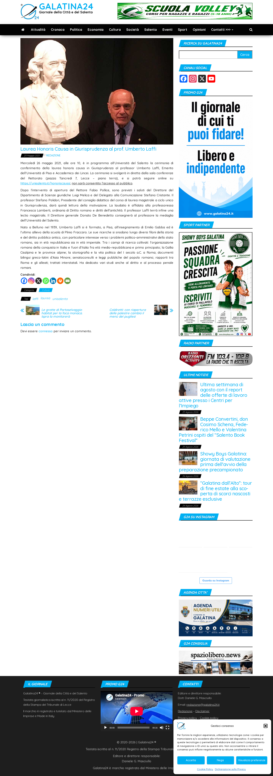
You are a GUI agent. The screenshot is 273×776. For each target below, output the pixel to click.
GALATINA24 (66, 6)
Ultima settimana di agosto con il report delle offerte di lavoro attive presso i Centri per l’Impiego (213, 395)
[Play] (105, 727)
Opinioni (199, 29)
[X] (38, 281)
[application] (137, 711)
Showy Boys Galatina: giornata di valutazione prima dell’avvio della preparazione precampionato (214, 462)
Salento (150, 29)
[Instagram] (31, 281)
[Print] (60, 281)
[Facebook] (24, 281)
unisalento (60, 299)
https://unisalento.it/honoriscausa (45, 183)
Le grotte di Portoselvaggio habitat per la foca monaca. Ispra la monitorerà (61, 313)
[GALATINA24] (23, 29)
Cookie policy (209, 718)
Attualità (38, 29)
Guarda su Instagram (215, 580)
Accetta (191, 760)
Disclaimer (202, 711)
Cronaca (57, 29)
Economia (95, 29)
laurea (45, 298)
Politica (76, 29)
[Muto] (161, 727)
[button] (265, 726)
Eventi (167, 29)
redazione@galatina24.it (203, 704)
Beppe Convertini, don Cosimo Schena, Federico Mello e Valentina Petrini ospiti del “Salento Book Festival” (213, 429)
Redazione (53, 155)
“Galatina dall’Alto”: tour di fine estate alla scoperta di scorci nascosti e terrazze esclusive (215, 491)
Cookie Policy (205, 769)
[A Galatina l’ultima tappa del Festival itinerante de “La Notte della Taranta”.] (215, 560)
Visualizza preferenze (251, 760)
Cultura (115, 29)
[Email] (67, 281)
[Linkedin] (53, 281)
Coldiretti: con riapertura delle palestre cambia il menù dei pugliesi (127, 313)
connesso (46, 331)
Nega (220, 760)
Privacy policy (187, 718)
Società (132, 29)
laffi (35, 299)
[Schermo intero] (167, 727)
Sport (182, 29)
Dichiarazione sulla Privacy (230, 769)
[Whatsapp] (46, 281)
